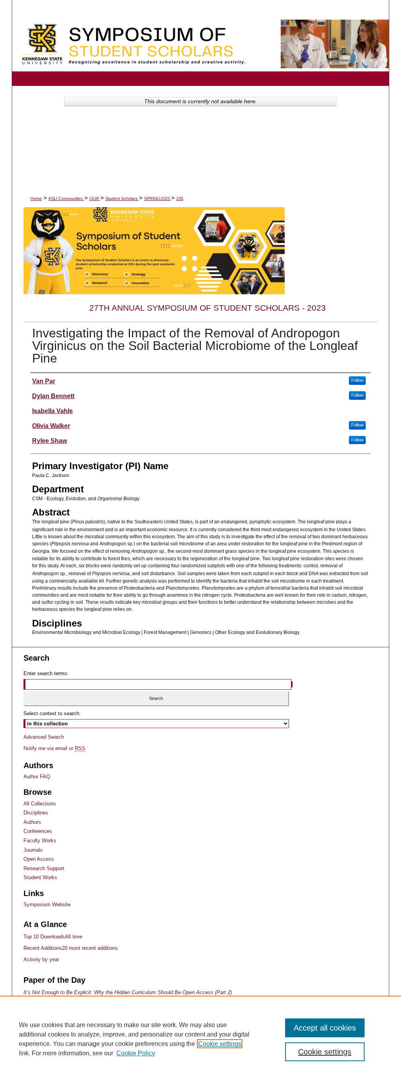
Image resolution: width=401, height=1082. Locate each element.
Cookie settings (219, 1043)
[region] (200, 1039)
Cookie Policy (135, 1053)
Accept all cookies (325, 1028)
